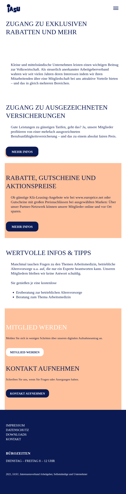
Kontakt (13, 439)
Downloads (16, 434)
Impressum (15, 425)
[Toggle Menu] (115, 8)
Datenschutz (17, 430)
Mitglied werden (25, 352)
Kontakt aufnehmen (27, 393)
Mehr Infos (22, 152)
